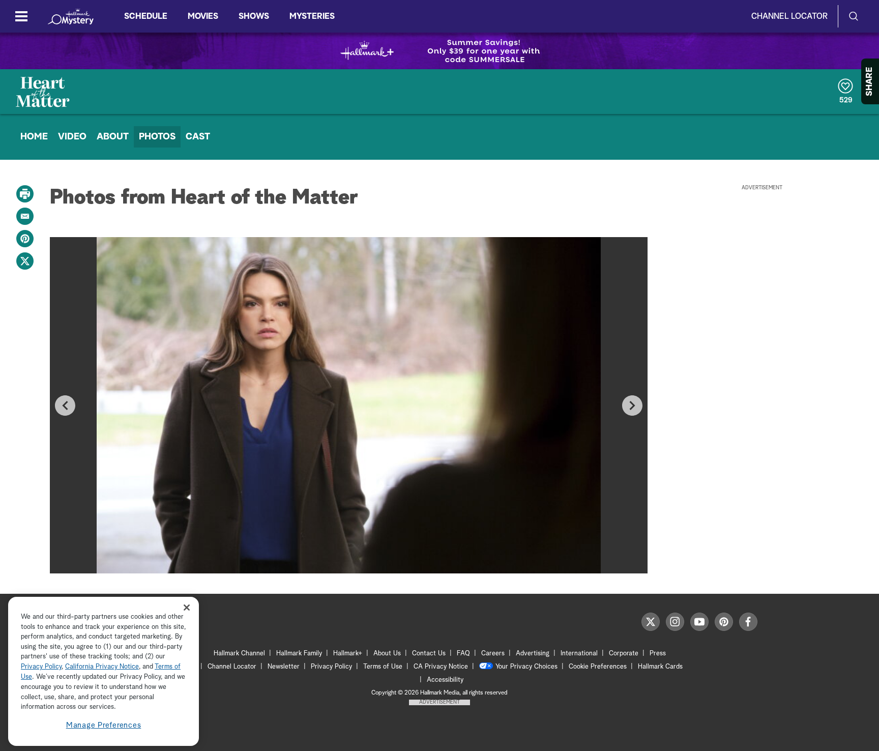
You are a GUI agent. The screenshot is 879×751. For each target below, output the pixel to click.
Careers (493, 653)
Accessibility (445, 680)
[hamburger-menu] (21, 16)
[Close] (187, 607)
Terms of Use (382, 666)
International (579, 653)
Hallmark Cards (660, 666)
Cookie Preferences (598, 666)
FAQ (463, 653)
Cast (198, 136)
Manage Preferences (103, 725)
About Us (387, 653)
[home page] (71, 16)
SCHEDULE (145, 16)
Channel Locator (789, 16)
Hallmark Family (299, 653)
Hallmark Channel (239, 653)
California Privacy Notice (102, 667)
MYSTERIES (312, 16)
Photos (157, 136)
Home (34, 136)
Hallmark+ (347, 653)
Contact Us (429, 653)
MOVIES (203, 16)
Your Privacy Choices (526, 666)
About (113, 136)
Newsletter (284, 666)
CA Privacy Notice (441, 666)
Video (72, 136)
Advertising (532, 653)
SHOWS (254, 16)
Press (658, 653)
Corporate (623, 653)
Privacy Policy (331, 666)
